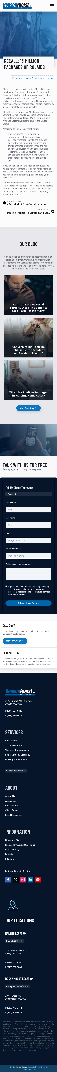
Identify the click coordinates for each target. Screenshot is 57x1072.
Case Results (11, 805)
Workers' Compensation (17, 750)
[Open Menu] (52, 6)
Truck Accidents (13, 745)
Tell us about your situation (17, 564)
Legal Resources (13, 815)
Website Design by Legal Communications (35, 1068)
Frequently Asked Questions (20, 844)
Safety (50, 78)
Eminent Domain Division (17, 871)
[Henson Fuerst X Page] (16, 879)
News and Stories (14, 840)
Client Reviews (12, 810)
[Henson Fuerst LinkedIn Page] (30, 879)
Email (7, 533)
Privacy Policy (12, 849)
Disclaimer (10, 854)
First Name (10, 502)
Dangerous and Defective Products (30, 78)
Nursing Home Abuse (16, 759)
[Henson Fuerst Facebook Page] (8, 879)
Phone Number (12, 548)
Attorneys (10, 801)
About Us (10, 796)
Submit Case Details (28, 603)
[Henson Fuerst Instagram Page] (23, 879)
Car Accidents (12, 740)
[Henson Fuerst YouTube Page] (38, 879)
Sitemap (9, 858)
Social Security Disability (17, 754)
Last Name (10, 518)
